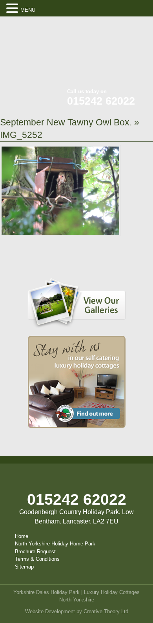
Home (21, 536)
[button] (13, 8)
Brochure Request (35, 551)
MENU (27, 10)
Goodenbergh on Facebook (102, 27)
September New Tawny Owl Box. (66, 122)
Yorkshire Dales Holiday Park (46, 592)
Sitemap (24, 567)
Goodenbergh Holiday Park (39, 55)
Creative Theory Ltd (106, 611)
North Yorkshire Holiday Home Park (55, 544)
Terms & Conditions (37, 559)
